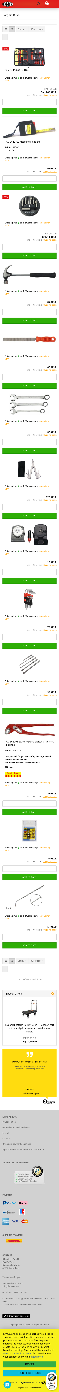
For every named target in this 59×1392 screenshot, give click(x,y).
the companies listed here (17, 1353)
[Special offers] (52, 994)
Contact (6, 1138)
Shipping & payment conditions (16, 1144)
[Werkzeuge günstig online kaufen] (6, 4)
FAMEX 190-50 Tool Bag (17, 70)
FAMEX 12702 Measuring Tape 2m (22, 141)
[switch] (52, 1387)
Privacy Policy (35, 1388)
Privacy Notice (9, 1122)
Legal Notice (23, 1388)
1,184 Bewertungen (29, 1093)
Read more (37, 1356)
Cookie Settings (30, 1373)
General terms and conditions (16, 1127)
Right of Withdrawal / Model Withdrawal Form (23, 1149)
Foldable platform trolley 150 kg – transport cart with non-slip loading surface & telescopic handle (29, 1028)
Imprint (5, 1133)
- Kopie (8, 908)
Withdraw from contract (16, 1316)
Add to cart (29, 110)
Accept (29, 1364)
